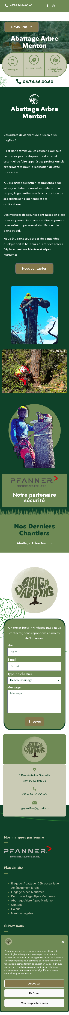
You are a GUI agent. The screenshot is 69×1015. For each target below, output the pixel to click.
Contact (16, 904)
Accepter (34, 983)
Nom (10, 646)
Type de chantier (19, 674)
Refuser (34, 993)
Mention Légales (22, 913)
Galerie (15, 909)
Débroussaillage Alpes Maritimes (33, 896)
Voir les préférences (34, 1003)
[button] (62, 942)
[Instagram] (53, 5)
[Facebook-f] (47, 5)
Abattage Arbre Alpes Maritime (32, 900)
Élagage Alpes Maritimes (27, 892)
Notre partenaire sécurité (34, 497)
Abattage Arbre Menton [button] (34, 543)
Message (14, 688)
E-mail (11, 660)
